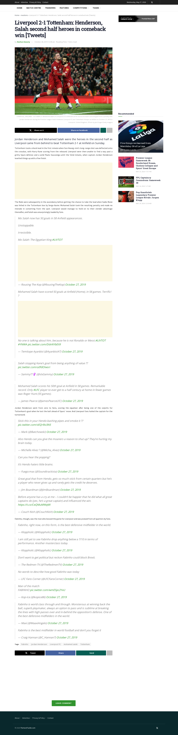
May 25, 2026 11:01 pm (143, 172)
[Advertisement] (63, 181)
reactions (24, 15)
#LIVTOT (57, 239)
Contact (45, 2)
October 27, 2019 (75, 284)
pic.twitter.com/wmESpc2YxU (47, 590)
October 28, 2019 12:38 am (45, 42)
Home (19, 8)
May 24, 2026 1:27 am (143, 186)
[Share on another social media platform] (109, 130)
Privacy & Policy (35, 2)
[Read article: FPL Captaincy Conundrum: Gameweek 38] (126, 181)
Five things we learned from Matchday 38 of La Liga (135, 145)
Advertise (24, 2)
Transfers (50, 8)
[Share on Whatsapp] (103, 130)
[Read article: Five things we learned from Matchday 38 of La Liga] (140, 137)
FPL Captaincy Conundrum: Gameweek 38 (148, 180)
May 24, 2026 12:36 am (143, 203)
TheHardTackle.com (27, 728)
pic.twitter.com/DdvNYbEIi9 (44, 344)
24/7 (153, 19)
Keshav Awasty (23, 42)
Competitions (80, 8)
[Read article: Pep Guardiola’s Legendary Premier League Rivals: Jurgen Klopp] (126, 196)
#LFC (36, 390)
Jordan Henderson (39, 644)
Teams (96, 8)
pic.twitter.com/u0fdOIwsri (34, 367)
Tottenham (85, 644)
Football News (147, 19)
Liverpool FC (55, 644)
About (17, 2)
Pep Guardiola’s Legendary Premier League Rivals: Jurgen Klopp (147, 196)
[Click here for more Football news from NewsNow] (129, 18)
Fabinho (24, 644)
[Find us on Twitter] (152, 2)
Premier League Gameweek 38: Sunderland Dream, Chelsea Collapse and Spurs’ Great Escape (147, 163)
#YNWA (22, 344)
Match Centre (33, 8)
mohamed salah (71, 644)
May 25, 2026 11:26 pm (128, 150)
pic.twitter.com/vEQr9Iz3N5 (34, 424)
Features (64, 8)
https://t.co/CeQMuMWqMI (34, 504)
